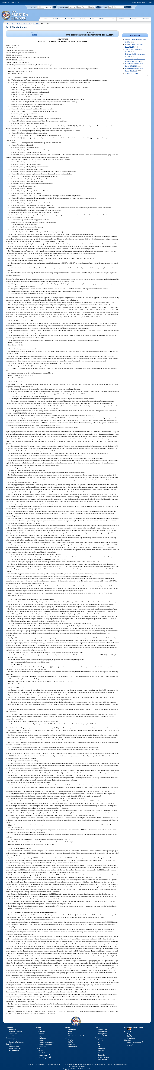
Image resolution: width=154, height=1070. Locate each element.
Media (101, 19)
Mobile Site (15, 2)
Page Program (72, 1046)
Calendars (41, 1031)
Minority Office (102, 1034)
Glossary (100, 1040)
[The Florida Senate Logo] (15, 15)
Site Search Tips (14, 1050)
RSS (130, 1029)
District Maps (13, 1034)
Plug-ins (127, 1040)
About (111, 19)
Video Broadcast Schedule (76, 1036)
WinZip (129, 1045)
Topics (70, 1034)
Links (99, 1046)
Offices (122, 19)
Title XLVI (36, 23)
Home (46, 19)
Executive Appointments (46, 1042)
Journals (41, 1034)
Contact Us (71, 1044)
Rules (99, 1053)
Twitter (128, 1029)
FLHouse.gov (6, 2)
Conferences (42, 1038)
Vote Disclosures (14, 1036)
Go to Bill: (34, 7)
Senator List (12, 1029)
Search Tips (101, 1048)
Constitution (42, 1053)
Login (150, 2)
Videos (70, 1031)
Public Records (102, 1059)
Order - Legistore (43, 1058)
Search (105, 7)
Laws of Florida (43, 1055)
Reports (40, 1040)
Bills (39, 1029)
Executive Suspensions (45, 1044)
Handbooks (101, 1055)
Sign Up (144, 2)
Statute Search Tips (131, 73)
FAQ (99, 1042)
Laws (92, 19)
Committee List (13, 1040)
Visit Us (70, 1042)
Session (82, 19)
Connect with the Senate (133, 1027)
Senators (56, 19)
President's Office (103, 1029)
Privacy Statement (72, 1066)
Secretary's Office (103, 1036)
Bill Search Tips (14, 1046)
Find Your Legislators (15, 1031)
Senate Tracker (130, 1032)
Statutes (41, 1051)
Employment (72, 1040)
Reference (133, 19)
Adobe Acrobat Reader (134, 1043)
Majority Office (102, 1031)
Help (99, 1044)
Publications (72, 1029)
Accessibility (83, 1066)
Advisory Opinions (103, 1057)
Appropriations (43, 1036)
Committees (70, 19)
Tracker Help (131, 1038)
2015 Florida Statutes (24, 23)
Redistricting (42, 1047)
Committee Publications (16, 1042)
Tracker (145, 19)
